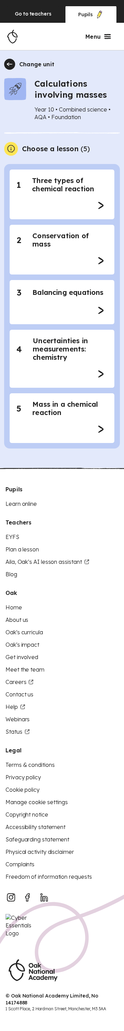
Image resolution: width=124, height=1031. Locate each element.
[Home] (12, 36)
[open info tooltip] (11, 149)
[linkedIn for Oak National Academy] (44, 897)
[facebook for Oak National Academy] (27, 897)
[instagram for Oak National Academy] (11, 897)
